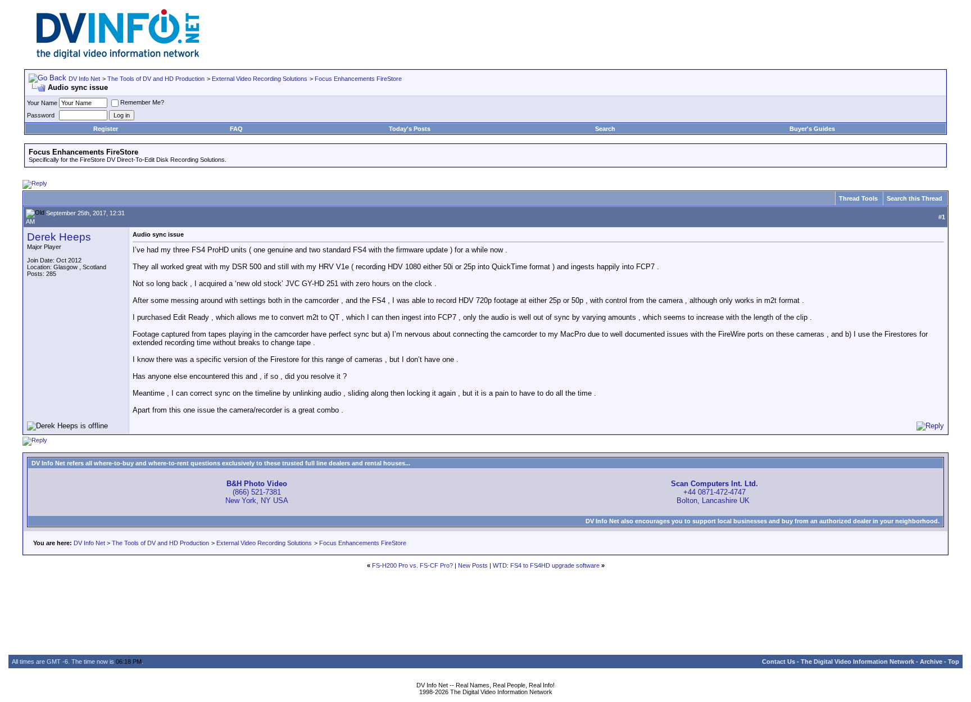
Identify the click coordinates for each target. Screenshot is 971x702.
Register (105, 128)
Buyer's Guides (812, 128)
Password (41, 115)
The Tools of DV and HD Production (156, 78)
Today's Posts (409, 128)
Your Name (42, 102)
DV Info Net (84, 78)
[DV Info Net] (118, 56)
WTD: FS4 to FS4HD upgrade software (546, 565)
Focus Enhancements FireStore (358, 78)
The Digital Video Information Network (857, 661)
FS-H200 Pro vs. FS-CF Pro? (412, 565)
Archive (931, 661)
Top (953, 661)
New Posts (473, 565)
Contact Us (778, 661)
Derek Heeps (59, 237)
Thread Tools (858, 198)
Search (605, 128)
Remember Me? (142, 102)
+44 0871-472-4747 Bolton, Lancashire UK (714, 492)
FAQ (236, 128)
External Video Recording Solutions (259, 78)
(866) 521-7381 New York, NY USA (256, 492)
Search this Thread (914, 198)
